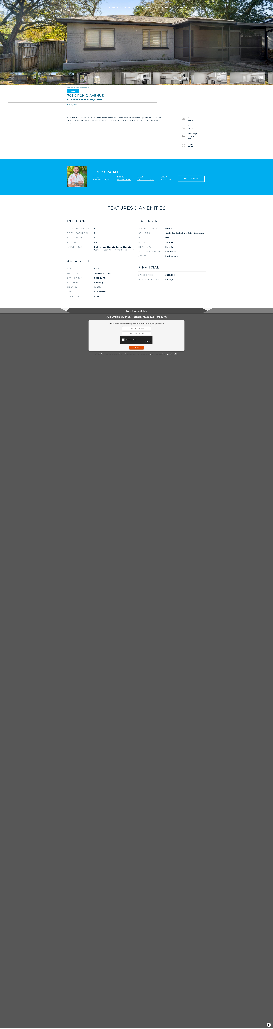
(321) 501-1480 (124, 180)
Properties (115, 8)
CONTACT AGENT (191, 179)
